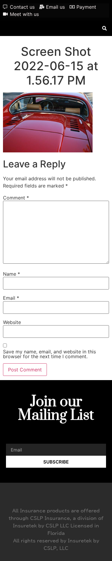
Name (11, 274)
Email (11, 298)
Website (12, 322)
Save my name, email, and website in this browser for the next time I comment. (49, 354)
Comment (16, 197)
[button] (104, 28)
